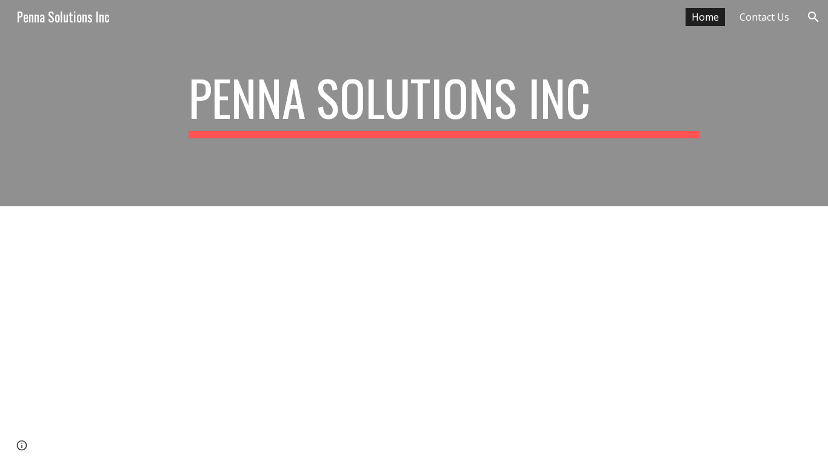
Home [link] (705, 17)
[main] (444, 103)
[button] (813, 17)
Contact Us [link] (764, 17)
